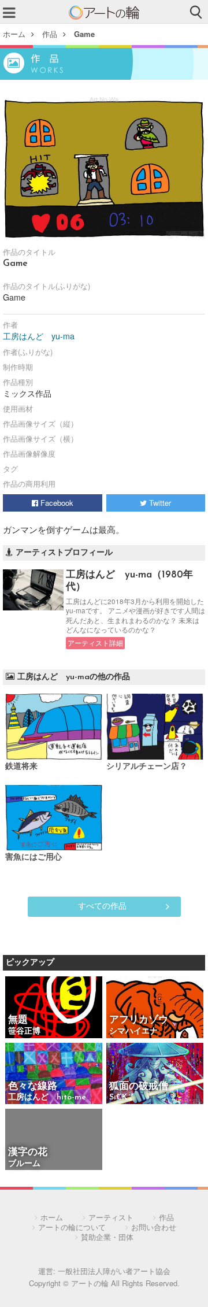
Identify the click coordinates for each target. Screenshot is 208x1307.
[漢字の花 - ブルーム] (53, 1140)
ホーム (14, 33)
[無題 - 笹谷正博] (53, 1007)
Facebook (55, 502)
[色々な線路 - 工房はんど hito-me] (53, 1074)
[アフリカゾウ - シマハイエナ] (154, 1007)
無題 (18, 1020)
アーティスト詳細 (95, 642)
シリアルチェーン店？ (146, 766)
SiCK (118, 1097)
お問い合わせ (153, 1226)
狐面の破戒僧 (138, 1086)
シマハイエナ (133, 1031)
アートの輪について (72, 1226)
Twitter (159, 502)
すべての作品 (102, 905)
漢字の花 (27, 1152)
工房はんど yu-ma (39, 336)
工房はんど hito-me (47, 1097)
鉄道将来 (21, 766)
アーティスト (110, 1217)
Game (84, 33)
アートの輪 (104, 13)
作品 (49, 33)
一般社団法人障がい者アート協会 (114, 1270)
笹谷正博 (24, 1031)
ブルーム (24, 1164)
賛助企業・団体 (107, 1236)
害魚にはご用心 (33, 857)
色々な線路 (47, 1086)
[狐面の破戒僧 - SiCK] (154, 1074)
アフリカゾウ (138, 1020)
